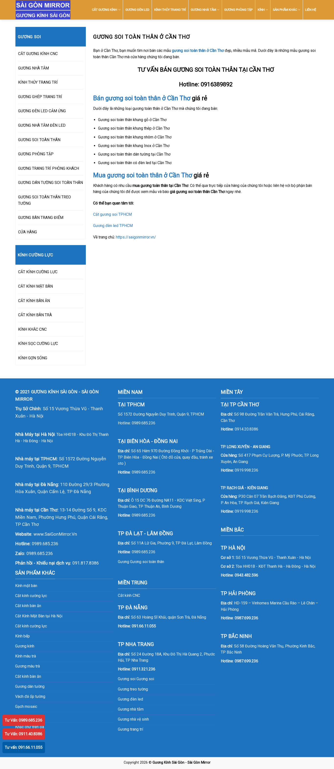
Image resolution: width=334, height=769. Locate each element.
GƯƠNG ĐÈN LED (137, 9)
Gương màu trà (27, 666)
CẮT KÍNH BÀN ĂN (34, 300)
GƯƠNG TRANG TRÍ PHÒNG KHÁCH (48, 168)
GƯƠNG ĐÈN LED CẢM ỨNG (42, 111)
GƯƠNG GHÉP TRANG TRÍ (40, 96)
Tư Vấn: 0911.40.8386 (23, 734)
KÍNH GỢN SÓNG (32, 358)
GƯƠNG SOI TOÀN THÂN (39, 139)
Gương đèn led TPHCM (113, 225)
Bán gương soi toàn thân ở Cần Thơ (141, 98)
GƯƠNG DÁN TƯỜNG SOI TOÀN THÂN (50, 182)
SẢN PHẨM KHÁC (285, 9)
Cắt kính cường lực (31, 595)
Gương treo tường (133, 689)
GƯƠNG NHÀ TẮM (203, 9)
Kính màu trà (25, 656)
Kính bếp (22, 636)
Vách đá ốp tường (30, 696)
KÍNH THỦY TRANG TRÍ (170, 9)
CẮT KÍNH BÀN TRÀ (35, 315)
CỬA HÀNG (27, 232)
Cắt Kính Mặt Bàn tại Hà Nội (38, 616)
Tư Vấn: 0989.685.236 (23, 720)
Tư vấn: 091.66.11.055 (24, 747)
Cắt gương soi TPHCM (112, 214)
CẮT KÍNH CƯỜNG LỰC (37, 272)
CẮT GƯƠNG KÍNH (104, 9)
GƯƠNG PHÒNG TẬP (238, 9)
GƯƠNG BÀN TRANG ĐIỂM (40, 217)
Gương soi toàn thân (147, 561)
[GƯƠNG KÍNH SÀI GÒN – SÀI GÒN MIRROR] (42, 10)
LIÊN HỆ (310, 9)
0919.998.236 (246, 470)
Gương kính (24, 646)
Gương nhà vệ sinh (133, 719)
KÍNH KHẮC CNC (32, 329)
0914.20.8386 (246, 429)
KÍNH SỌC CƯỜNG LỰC (38, 343)
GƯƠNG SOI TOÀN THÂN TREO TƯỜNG (44, 200)
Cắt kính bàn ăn (28, 605)
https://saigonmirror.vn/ (136, 237)
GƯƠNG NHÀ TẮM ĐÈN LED (42, 125)
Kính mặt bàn (26, 585)
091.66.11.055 (144, 626)
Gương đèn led (130, 699)
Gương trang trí (130, 729)
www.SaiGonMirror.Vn (55, 534)
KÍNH (261, 9)
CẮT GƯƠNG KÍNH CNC (38, 53)
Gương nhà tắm (131, 709)
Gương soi (145, 679)
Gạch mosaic (26, 706)
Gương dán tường (30, 686)
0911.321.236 (143, 669)
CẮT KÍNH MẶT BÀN (35, 286)
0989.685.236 (45, 543)
